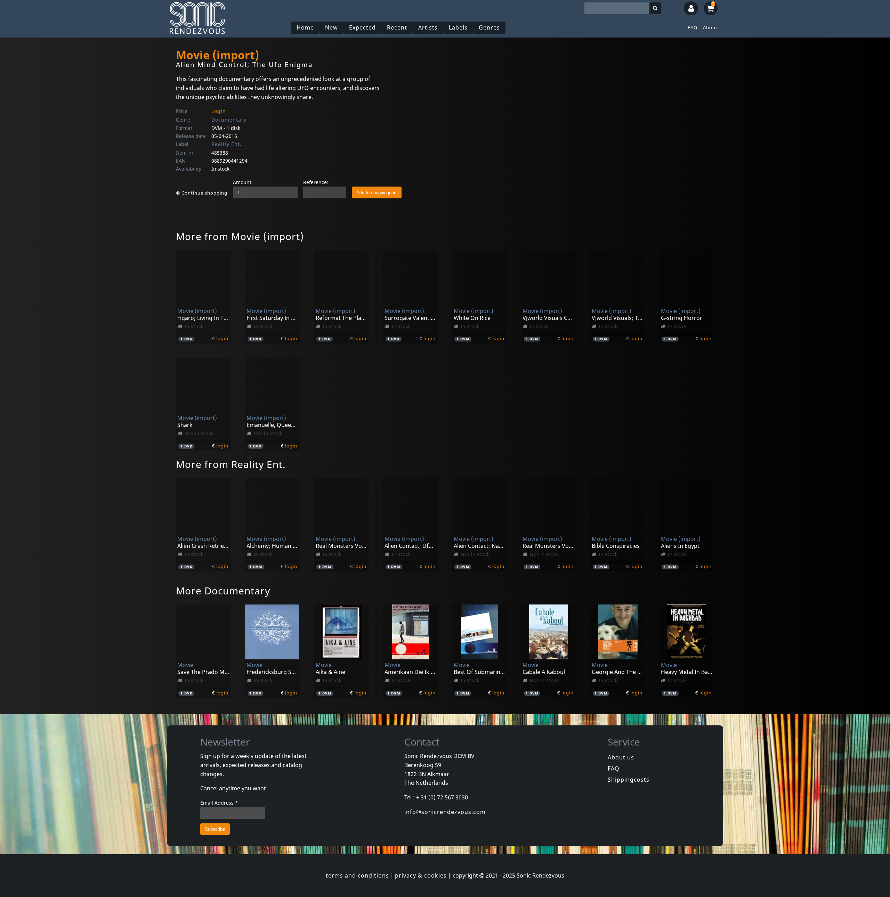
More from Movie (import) (240, 236)
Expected (362, 27)
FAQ (692, 27)
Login (218, 111)
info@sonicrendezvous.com (445, 812)
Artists (428, 27)
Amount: (243, 182)
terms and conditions (357, 875)
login (222, 338)
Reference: (315, 182)
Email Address (219, 802)
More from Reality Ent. (231, 464)
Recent (397, 27)
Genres (489, 27)
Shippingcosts (628, 779)
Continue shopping (203, 193)
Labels (458, 27)
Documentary (228, 119)
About (710, 27)
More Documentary (223, 590)
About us (621, 757)
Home (305, 27)
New (331, 27)
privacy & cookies (421, 875)
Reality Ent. (226, 144)
